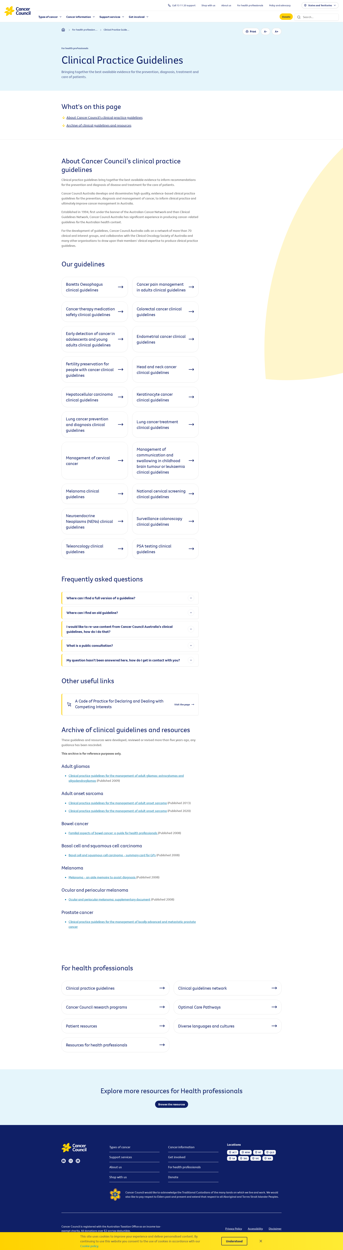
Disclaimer (275, 1228)
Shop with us (118, 1177)
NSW (247, 1152)
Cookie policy (89, 1246)
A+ (276, 31)
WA (269, 1158)
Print (253, 31)
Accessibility (255, 1228)
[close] (261, 1241)
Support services (120, 1157)
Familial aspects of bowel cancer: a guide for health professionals (113, 833)
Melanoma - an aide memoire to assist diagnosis (102, 877)
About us (115, 1167)
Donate (286, 16)
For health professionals (184, 1167)
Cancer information (181, 1147)
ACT (234, 1152)
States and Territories (320, 5)
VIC (257, 1158)
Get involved (176, 1157)
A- (265, 31)
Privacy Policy (233, 1228)
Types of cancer (119, 1147)
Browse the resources (171, 1104)
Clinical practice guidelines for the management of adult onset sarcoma (118, 803)
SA (233, 1158)
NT (259, 1152)
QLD (272, 1152)
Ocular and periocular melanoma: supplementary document (109, 899)
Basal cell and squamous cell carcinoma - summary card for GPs (112, 855)
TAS (245, 1158)
